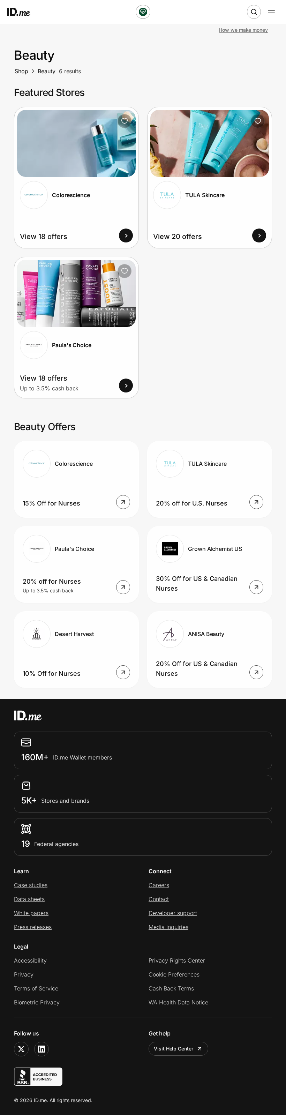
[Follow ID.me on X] (21, 1049)
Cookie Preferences (174, 974)
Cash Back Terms (171, 988)
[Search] (254, 12)
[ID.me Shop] (23, 12)
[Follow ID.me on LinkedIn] (41, 1049)
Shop (21, 71)
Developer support (173, 913)
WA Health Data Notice (178, 1002)
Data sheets (29, 899)
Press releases (33, 926)
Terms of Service (36, 988)
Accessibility (30, 960)
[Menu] (271, 12)
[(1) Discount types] (143, 12)
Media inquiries (168, 926)
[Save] (124, 121)
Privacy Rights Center (177, 960)
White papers (31, 913)
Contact (159, 899)
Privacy (23, 974)
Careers (159, 885)
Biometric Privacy (37, 1002)
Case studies (30, 885)
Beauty (46, 71)
